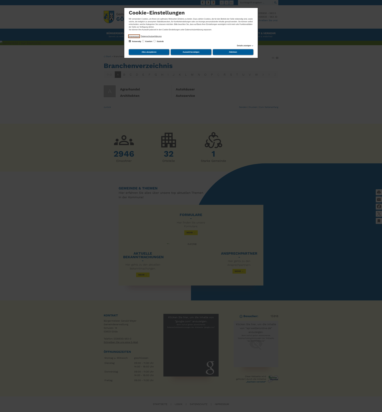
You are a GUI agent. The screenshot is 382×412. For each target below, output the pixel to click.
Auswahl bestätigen (191, 52)
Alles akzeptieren (149, 52)
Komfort (149, 41)
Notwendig (136, 41)
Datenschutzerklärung (151, 36)
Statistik (160, 41)
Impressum (134, 36)
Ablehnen (233, 52)
